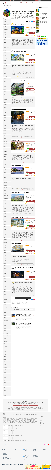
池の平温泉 (5, 200)
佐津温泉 (5, 310)
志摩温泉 (5, 281)
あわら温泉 (19, 420)
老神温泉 (5, 122)
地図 (27, 30)
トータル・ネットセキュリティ (7, 459)
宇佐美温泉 (5, 247)
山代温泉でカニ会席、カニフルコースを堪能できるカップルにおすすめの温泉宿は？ (27, 136)
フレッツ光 (25, 451)
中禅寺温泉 (5, 109)
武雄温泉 (5, 359)
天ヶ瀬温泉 (5, 385)
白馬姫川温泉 (5, 187)
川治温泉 (5, 107)
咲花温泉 (5, 206)
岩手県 (13, 425)
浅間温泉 (5, 167)
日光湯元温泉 (5, 104)
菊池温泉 (5, 369)
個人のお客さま (4, 447)
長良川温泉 (5, 271)
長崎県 (13, 440)
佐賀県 (11, 440)
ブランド (34, 450)
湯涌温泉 (5, 224)
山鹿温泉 (5, 380)
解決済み (29, 309)
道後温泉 (5, 351)
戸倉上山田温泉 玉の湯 (19, 165)
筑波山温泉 (5, 133)
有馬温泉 (5, 304)
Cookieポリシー (35, 464)
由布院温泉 (28, 422)
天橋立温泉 (5, 289)
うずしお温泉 (5, 307)
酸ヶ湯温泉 (5, 37)
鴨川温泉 (5, 136)
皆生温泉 (25, 421)
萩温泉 (4, 343)
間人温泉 (5, 296)
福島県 (22, 425)
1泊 (25, 319)
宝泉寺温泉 (5, 390)
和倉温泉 (5, 216)
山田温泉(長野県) (6, 195)
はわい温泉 (5, 330)
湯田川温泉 (5, 84)
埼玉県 (9, 428)
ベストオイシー (42, 425)
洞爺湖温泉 (5, 32)
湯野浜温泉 (5, 86)
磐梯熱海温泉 (5, 99)
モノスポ (41, 426)
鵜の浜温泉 (5, 203)
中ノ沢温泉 (5, 97)
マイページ (44, 0)
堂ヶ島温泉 (5, 258)
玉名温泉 (5, 372)
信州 (30, 324)
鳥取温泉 (5, 328)
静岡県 (9, 433)
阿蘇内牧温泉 (5, 367)
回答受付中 (23, 309)
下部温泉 (5, 159)
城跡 (18, 327)
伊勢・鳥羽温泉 (18, 422)
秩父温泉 (5, 135)
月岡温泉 (25, 419)
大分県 (18, 440)
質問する (40, 0)
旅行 (25, 327)
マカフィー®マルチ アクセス (27, 459)
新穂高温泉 (31, 420)
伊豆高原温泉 (5, 239)
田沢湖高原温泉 (5, 65)
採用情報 (34, 454)
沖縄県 (25, 440)
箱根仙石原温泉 (5, 154)
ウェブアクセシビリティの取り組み (14, 464)
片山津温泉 (5, 221)
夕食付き (17, 319)
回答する (36, 0)
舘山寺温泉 (5, 252)
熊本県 (16, 440)
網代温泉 (5, 237)
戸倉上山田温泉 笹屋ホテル (20, 140)
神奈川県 (16, 428)
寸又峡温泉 (5, 255)
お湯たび (41, 422)
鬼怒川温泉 (5, 102)
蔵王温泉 (31, 418)
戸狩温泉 (5, 180)
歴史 (16, 327)
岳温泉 (4, 94)
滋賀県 (9, 435)
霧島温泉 (5, 395)
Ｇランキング (41, 419)
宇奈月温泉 (5, 213)
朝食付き (23, 327)
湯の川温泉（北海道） (6, 24)
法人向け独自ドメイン (27, 460)
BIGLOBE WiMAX (5, 454)
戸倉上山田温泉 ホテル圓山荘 (20, 51)
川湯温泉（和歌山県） (6, 320)
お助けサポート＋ (5, 457)
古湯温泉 (5, 361)
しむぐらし (16, 452)
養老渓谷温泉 (5, 143)
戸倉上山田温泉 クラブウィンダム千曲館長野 (23, 268)
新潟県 (13, 430)
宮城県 (16, 425)
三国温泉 (5, 229)
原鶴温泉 (5, 356)
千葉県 (11, 428)
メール (43, 450)
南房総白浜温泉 (5, 141)
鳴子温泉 (5, 50)
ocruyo (41, 421)
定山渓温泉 (5, 19)
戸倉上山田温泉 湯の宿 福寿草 (21, 243)
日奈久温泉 (5, 377)
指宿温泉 (5, 393)
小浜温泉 (5, 364)
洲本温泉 (5, 312)
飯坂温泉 (5, 91)
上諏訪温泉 (5, 174)
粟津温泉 (5, 219)
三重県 (16, 433)
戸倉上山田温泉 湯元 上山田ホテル (21, 80)
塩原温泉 (17, 419)
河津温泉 (5, 250)
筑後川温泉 (5, 354)
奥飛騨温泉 (5, 268)
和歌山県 (21, 435)
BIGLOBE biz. (25, 449)
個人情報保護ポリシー (23, 464)
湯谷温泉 (5, 278)
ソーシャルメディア (35, 456)
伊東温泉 (5, 232)
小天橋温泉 (5, 294)
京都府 (11, 435)
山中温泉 (16, 420)
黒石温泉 (5, 42)
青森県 (11, 425)
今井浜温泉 (5, 245)
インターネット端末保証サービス (7, 458)
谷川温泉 (5, 128)
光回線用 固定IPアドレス (27, 454)
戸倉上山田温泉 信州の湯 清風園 (21, 192)
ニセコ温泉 (5, 34)
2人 (23, 324)
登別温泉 (5, 21)
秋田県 (18, 425)
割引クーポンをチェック (30, 35)
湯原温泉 (28, 421)
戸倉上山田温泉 (5, 182)
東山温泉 (28, 418)
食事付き (20, 319)
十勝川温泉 (11, 418)
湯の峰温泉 (5, 322)
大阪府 (13, 435)
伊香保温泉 (5, 117)
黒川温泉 (33, 421)
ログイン (47, 0)
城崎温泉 (5, 302)
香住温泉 (5, 309)
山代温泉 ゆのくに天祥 (18, 24)
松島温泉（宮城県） (6, 58)
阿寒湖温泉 (5, 26)
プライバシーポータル (29, 464)
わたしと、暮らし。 (42, 423)
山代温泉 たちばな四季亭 (20, 109)
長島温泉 (5, 284)
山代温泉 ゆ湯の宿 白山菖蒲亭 (21, 217)
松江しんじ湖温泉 (6, 333)
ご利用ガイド (41, 416)
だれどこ (41, 420)
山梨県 (9, 430)
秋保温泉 (5, 52)
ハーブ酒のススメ (42, 432)
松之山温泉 (5, 211)
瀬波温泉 (5, 208)
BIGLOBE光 (25, 450)
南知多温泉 (5, 276)
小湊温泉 (5, 138)
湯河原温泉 (5, 146)
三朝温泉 (5, 325)
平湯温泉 (5, 265)
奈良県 (18, 435)
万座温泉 (8, 419)
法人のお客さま (25, 447)
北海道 (9, 425)
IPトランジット (26, 457)
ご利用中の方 (43, 447)
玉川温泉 (8, 422)
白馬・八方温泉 (5, 185)
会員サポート (44, 451)
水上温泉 (5, 130)
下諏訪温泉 (5, 177)
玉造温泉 (22, 421)
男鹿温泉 (5, 63)
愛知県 (13, 433)
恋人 (16, 324)
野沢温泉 (5, 164)
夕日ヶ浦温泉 (5, 299)
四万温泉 (5, 120)
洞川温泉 (5, 315)
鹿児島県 (23, 440)
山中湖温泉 (5, 161)
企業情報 (33, 447)
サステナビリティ (35, 451)
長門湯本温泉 (5, 341)
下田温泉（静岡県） (9, 420)
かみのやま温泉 (5, 76)
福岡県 (9, 440)
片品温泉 (5, 125)
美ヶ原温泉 (5, 169)
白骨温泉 (22, 419)
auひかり (4, 452)
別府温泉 (5, 382)
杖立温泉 (5, 374)
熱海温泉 (32, 422)
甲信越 (25, 324)
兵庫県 (16, 435)
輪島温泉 (5, 226)
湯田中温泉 (5, 193)
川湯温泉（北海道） (6, 29)
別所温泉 (5, 190)
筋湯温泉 (5, 387)
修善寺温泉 (5, 234)
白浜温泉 (5, 317)
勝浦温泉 (10, 421)
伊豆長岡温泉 (5, 242)
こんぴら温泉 (5, 348)
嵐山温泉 (5, 291)
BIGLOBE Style (35, 455)
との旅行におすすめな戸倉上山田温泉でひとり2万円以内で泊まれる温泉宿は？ (27, 76)
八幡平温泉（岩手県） (6, 47)
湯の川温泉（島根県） (6, 335)
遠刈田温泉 (5, 55)
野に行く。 (41, 427)
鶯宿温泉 (5, 45)
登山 (20, 327)
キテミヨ (41, 424)
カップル (19, 324)
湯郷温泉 (5, 338)
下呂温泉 (5, 263)
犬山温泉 (5, 273)
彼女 (21, 324)
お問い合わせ (3, 464)
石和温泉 (5, 156)
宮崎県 (20, 440)
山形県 (20, 425)
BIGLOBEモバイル (5, 453)
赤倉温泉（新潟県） (6, 198)
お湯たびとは (41, 415)
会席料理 (23, 319)
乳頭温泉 (5, 60)
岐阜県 (11, 433)
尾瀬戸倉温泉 (5, 123)
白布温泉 (5, 78)
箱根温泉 (14, 422)
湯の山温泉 (5, 286)
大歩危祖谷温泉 (5, 346)
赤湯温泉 (5, 71)
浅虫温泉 (5, 39)
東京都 (13, 428)
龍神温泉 (5, 323)
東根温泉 (5, 81)
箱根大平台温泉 (5, 151)
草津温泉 (5, 115)
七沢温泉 (5, 148)
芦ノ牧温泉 (5, 89)
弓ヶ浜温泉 (5, 260)
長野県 (28, 324)
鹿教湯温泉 (5, 172)
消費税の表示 (7, 464)
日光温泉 (5, 112)
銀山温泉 (5, 68)
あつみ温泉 (5, 73)
